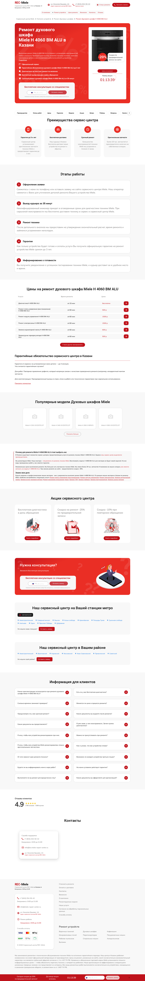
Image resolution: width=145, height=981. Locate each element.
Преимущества (22, 113)
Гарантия (60, 113)
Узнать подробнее (32, 538)
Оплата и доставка (66, 888)
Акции (82, 113)
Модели (71, 113)
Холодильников (113, 939)
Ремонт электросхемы (107, 477)
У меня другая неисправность (72, 345)
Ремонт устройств (60, 12)
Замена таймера (84, 479)
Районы (102, 113)
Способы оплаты (65, 915)
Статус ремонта (104, 5)
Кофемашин (111, 931)
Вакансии (83, 12)
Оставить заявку (46, 629)
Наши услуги (64, 905)
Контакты (92, 12)
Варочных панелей (66, 931)
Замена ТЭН (73, 479)
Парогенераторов (90, 935)
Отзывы (100, 12)
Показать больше (72, 434)
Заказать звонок (122, 5)
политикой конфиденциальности (61, 96)
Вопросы (114, 113)
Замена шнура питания (116, 479)
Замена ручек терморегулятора (31, 479)
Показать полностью (23, 383)
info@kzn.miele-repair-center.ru (36, 848)
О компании (46, 12)
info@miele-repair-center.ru (30, 907)
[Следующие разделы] (129, 113)
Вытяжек (62, 942)
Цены (49, 113)
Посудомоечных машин (116, 935)
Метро (92, 113)
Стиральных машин (90, 939)
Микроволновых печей (68, 935)
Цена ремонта (73, 12)
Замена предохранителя (98, 479)
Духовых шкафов (89, 931)
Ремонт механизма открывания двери (56, 479)
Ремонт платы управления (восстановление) (65, 477)
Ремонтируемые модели (68, 902)
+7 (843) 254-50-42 (82, 4)
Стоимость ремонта (66, 884)
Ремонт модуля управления (89, 477)
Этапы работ (37, 113)
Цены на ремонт (107, 71)
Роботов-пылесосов (66, 939)
